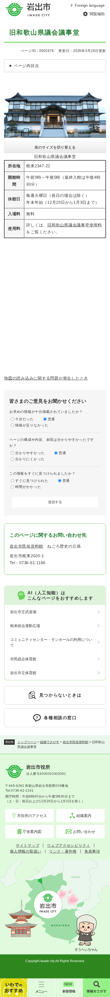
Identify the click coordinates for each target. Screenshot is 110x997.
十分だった (24, 419)
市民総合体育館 (23, 659)
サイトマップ (27, 845)
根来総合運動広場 (25, 626)
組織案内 (83, 815)
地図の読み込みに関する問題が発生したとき (46, 378)
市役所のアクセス (32, 815)
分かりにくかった (30, 459)
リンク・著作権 (63, 851)
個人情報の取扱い (25, 851)
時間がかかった (28, 487)
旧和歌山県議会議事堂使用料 (74, 225)
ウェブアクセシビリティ (68, 845)
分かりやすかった (30, 453)
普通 (51, 419)
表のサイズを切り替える (55, 147)
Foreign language (90, 5)
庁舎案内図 (32, 831)
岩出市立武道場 (23, 612)
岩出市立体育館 (23, 673)
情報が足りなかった (31, 425)
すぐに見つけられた (31, 481)
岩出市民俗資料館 (75, 742)
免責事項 (92, 851)
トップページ (27, 742)
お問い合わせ (84, 831)
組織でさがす (49, 742)
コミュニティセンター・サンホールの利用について (51, 642)
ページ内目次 (26, 65)
